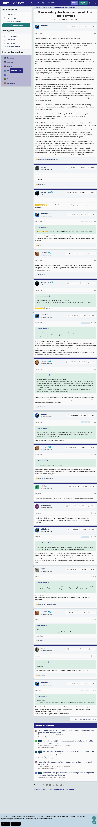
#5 (95, 260)
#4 (95, 221)
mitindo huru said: (42, 296)
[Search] (95, 3)
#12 (94, 513)
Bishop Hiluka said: (42, 227)
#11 (95, 494)
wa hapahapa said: (43, 543)
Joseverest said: (42, 329)
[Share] (92, 33)
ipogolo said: (41, 626)
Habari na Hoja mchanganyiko (47, 737)
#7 (95, 323)
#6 (95, 290)
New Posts (51, 3)
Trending (40, 3)
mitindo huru (60, 19)
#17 (94, 690)
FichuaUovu (11, 18)
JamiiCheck (11, 15)
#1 (95, 33)
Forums (30, 3)
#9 (95, 422)
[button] (90, 3)
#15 (94, 620)
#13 (94, 537)
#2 (95, 175)
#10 (94, 455)
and (48, 159)
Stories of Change (14, 22)
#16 (94, 656)
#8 (95, 369)
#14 (94, 577)
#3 (95, 200)
